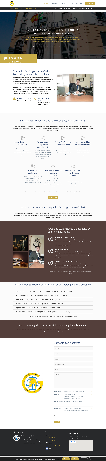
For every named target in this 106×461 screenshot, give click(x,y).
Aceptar (66, 458)
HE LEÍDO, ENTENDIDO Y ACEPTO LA (73, 416)
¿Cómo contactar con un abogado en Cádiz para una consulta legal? (44, 311)
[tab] (53, 291)
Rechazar (75, 458)
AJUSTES (56, 459)
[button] (53, 197)
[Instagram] (50, 448)
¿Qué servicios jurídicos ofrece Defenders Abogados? (38, 299)
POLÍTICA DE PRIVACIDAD (83, 416)
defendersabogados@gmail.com (56, 445)
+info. (91, 391)
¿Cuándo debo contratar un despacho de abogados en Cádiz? (41, 295)
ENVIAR (57, 421)
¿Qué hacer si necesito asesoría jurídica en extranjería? (39, 307)
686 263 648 (51, 437)
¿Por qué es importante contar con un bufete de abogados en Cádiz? (45, 291)
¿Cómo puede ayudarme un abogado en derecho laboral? (40, 303)
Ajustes (83, 458)
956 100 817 (51, 440)
